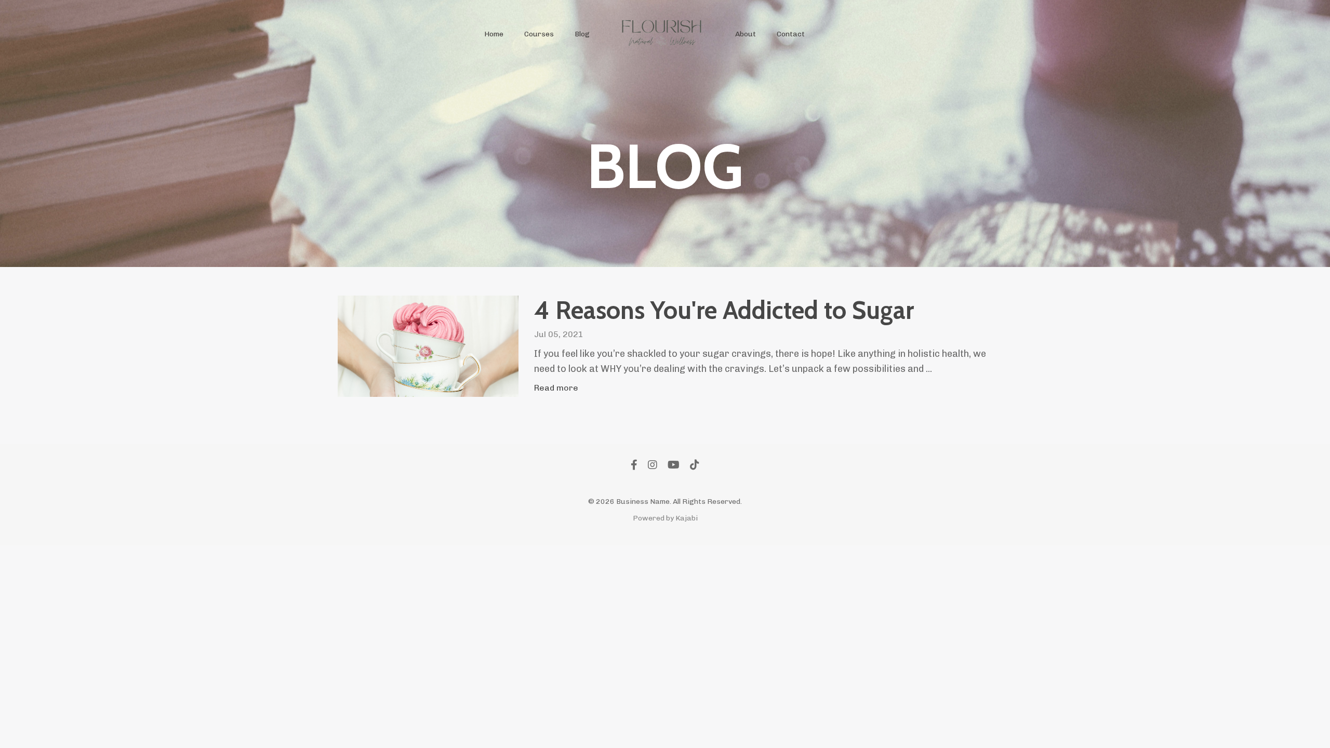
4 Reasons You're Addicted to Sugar (724, 310)
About (745, 34)
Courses (539, 34)
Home (493, 34)
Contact (791, 34)
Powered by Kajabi (665, 518)
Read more (556, 388)
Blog (582, 34)
